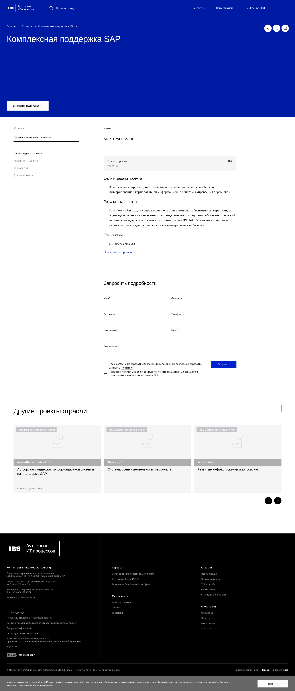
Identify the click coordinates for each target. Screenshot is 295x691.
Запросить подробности (27, 105)
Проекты (27, 26)
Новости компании (122, 602)
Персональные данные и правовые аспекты (29, 617)
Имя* (107, 298)
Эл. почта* (110, 314)
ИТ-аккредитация (16, 612)
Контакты (198, 8)
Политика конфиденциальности (38, 641)
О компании (207, 612)
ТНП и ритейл (208, 584)
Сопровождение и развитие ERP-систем (132, 573)
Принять (273, 683)
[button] (268, 500)
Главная (11, 26)
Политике (127, 367)
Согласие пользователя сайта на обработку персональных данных (42, 622)
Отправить (224, 364)
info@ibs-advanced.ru (24, 597)
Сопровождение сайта (246, 669)
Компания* (111, 330)
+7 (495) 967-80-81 (22, 592)
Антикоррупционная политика (22, 633)
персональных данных (157, 364)
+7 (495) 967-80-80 (256, 8)
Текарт (265, 669)
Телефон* (177, 314)
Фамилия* (177, 298)
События (116, 607)
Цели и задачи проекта (28, 153)
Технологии (21, 168)
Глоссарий (117, 612)
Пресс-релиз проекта (118, 252)
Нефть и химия (209, 573)
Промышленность (210, 579)
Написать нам (224, 8)
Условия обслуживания (69, 641)
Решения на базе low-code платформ (131, 584)
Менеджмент (208, 623)
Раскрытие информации (19, 628)
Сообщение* (111, 346)
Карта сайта (13, 646)
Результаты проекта (26, 160)
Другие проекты (24, 175)
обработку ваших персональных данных (176, 682)
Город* (175, 330)
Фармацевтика (208, 589)
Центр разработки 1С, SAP (125, 579)
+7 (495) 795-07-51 (45, 589)
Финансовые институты (213, 594)
